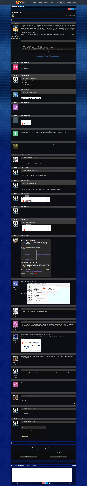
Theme (13, 483)
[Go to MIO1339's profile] (15, 80)
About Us (40, 2)
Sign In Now (59, 456)
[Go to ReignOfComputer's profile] (13, 15)
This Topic (71, 6)
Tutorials (56, 2)
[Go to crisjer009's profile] (15, 283)
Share (66, 15)
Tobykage (15, 128)
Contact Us (21, 483)
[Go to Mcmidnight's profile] (15, 67)
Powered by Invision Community (70, 483)
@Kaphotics (28, 224)
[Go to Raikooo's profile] (15, 240)
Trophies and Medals (15, 36)
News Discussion (25, 16)
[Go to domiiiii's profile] (15, 107)
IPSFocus (17, 482)
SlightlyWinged (15, 154)
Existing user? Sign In (14, 6)
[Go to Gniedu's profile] (15, 324)
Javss (16, 141)
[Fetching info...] (36, 228)
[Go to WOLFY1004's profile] (15, 336)
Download (40, 56)
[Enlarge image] (35, 199)
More (74, 2)
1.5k (16, 35)
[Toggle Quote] (22, 40)
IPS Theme (13, 482)
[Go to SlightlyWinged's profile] (15, 159)
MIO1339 (15, 75)
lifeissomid (15, 115)
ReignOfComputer (15, 23)
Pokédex (46, 2)
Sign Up (21, 6)
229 (16, 85)
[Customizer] (24, 6)
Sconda (15, 89)
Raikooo (15, 235)
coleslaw (15, 379)
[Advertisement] (42, 475)
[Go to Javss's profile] (15, 146)
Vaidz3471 (15, 353)
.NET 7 (32, 32)
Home (35, 2)
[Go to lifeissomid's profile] (15, 120)
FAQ (47, 56)
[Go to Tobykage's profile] (15, 133)
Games (51, 2)
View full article (23, 59)
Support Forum (55, 56)
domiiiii (15, 102)
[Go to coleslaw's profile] (15, 384)
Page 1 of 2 (21, 442)
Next (15, 442)
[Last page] (17, 20)
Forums (62, 2)
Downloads (68, 2)
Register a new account (28, 456)
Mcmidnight (15, 62)
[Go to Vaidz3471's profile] (15, 358)
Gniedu (15, 319)
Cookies (25, 483)
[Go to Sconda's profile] (15, 94)
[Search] (75, 6)
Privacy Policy (17, 483)
